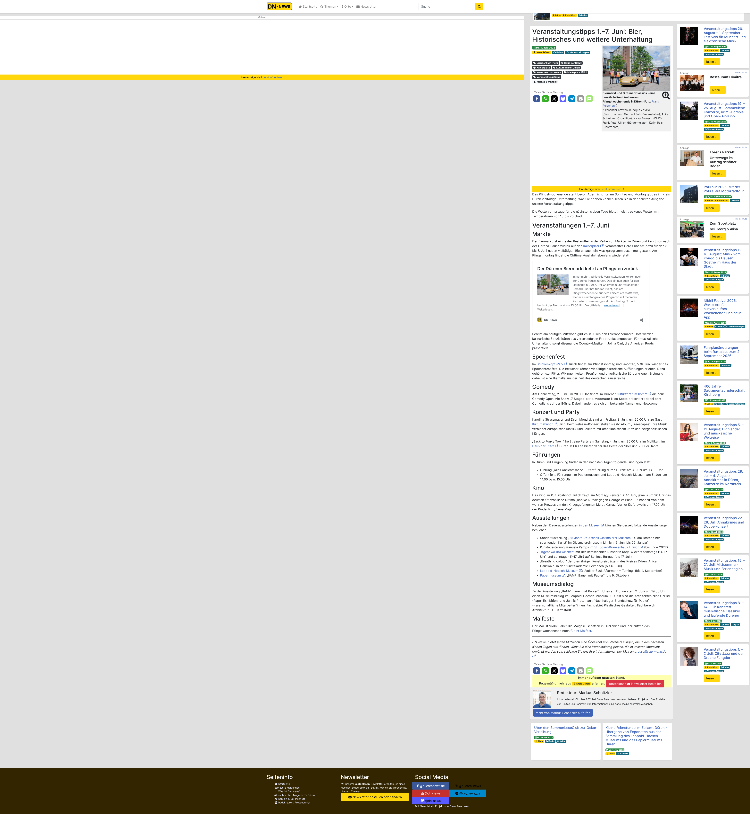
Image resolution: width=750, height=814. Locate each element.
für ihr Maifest (581, 631)
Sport (736, 625)
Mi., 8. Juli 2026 (714, 621)
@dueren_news (469, 786)
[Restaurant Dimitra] (692, 83)
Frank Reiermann (459, 806)
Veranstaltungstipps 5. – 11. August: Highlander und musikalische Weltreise (724, 431)
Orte (347, 6)
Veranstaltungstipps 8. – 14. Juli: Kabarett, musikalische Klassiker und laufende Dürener (724, 609)
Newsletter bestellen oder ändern (377, 797)
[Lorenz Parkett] (692, 158)
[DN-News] (280, 6)
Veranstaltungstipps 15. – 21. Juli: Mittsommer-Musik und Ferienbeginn (724, 564)
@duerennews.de (432, 786)
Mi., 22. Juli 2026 (715, 532)
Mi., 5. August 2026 (716, 443)
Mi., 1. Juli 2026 (714, 663)
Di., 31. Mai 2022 (545, 737)
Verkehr (727, 365)
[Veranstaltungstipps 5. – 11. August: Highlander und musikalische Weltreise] (689, 432)
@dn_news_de (469, 793)
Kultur (559, 52)
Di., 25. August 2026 (716, 323)
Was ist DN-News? (289, 791)
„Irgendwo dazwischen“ (557, 552)
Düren (540, 741)
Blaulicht (623, 754)
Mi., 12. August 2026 (716, 272)
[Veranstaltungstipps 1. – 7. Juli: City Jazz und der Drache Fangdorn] (689, 656)
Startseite (309, 6)
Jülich (710, 404)
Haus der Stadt (573, 62)
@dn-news (432, 793)
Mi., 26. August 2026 (716, 47)
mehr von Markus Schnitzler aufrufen (563, 713)
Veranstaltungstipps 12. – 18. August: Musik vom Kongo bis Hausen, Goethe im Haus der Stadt (724, 258)
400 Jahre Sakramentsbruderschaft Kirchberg (724, 390)
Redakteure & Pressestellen (294, 802)
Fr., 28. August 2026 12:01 (719, 197)
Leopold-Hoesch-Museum (559, 571)
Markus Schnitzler (546, 81)
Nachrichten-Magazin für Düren (296, 795)
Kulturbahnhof (543, 424)
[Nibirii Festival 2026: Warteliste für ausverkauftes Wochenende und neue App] (689, 307)
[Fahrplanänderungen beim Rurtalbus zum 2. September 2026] (689, 354)
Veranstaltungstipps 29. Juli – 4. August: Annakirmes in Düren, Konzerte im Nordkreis (723, 477)
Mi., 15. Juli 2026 (714, 574)
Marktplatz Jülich (577, 72)
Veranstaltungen (579, 52)
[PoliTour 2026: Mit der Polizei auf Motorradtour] (689, 194)
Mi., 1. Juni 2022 (545, 47)
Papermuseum (550, 575)
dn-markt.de (741, 72)
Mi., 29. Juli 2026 (715, 489)
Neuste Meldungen (288, 787)
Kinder (551, 741)
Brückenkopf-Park (547, 62)
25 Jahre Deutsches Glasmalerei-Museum (600, 538)
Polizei (572, 15)
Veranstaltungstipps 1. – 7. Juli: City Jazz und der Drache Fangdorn (724, 653)
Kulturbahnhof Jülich (568, 67)
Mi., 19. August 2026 (716, 122)
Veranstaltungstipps (548, 77)
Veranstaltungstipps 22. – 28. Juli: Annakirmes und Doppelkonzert (725, 522)
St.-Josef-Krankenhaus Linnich (616, 547)
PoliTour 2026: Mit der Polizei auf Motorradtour (724, 189)
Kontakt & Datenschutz (291, 798)
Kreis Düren (543, 52)
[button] (531, 13)
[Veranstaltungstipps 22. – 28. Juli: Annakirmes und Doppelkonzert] (689, 525)
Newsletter (368, 6)
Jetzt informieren (273, 77)
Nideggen (559, 15)
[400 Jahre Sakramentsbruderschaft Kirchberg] (689, 393)
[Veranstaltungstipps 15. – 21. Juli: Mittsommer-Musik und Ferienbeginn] (689, 567)
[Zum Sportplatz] (692, 229)
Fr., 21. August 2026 (716, 400)
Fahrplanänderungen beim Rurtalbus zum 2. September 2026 (722, 351)
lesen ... (711, 62)
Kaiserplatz (543, 67)
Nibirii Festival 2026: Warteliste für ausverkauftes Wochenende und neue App (723, 309)
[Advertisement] (262, 47)
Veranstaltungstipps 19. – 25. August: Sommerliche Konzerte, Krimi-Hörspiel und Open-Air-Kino (724, 110)
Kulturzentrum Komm (548, 72)
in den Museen (589, 525)
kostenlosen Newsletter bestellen (635, 684)
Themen (329, 6)
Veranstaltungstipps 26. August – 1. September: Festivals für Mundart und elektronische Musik (725, 35)
